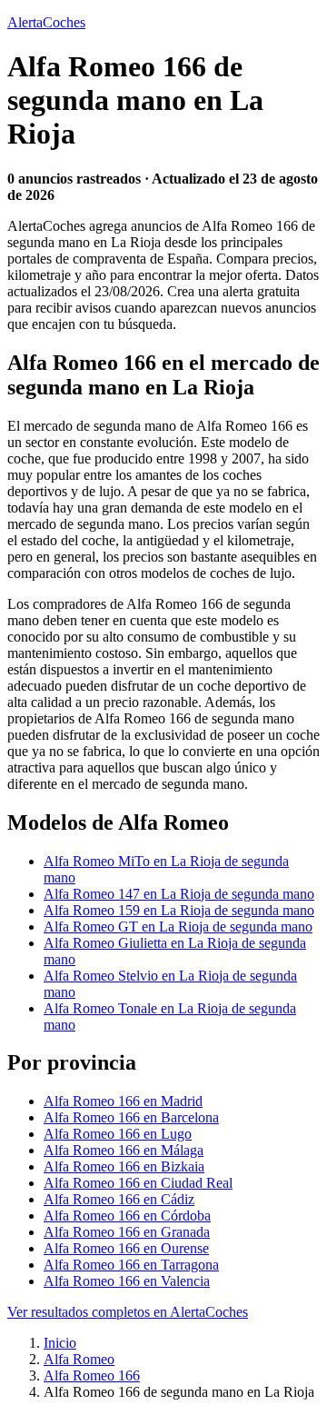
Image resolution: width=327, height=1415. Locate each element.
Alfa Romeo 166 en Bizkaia (124, 1166)
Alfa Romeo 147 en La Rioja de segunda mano (179, 894)
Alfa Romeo (79, 1359)
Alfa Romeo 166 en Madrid (123, 1101)
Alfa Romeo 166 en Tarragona (131, 1264)
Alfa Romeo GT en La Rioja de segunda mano (178, 926)
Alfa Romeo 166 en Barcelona (131, 1117)
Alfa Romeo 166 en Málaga (123, 1150)
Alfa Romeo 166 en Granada (127, 1232)
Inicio (60, 1342)
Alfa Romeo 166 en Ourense (126, 1248)
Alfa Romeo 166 (92, 1375)
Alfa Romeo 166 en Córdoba (127, 1215)
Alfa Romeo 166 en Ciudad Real (138, 1183)
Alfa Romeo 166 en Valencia (127, 1281)
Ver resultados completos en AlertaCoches (127, 1312)
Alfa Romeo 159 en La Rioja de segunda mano (179, 910)
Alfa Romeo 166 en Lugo (118, 1133)
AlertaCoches (46, 22)
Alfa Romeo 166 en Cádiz (119, 1199)
